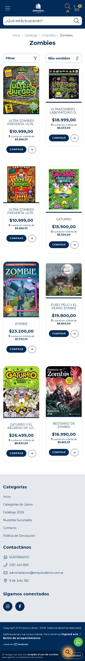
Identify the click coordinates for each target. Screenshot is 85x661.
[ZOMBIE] (32, 349)
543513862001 (19, 557)
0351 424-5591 (19, 565)
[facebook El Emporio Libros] (20, 606)
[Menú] (7, 8)
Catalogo (31, 35)
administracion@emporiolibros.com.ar (36, 573)
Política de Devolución (19, 536)
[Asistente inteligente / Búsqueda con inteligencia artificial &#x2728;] (68, 652)
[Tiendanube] (16, 644)
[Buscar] (76, 21)
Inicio (16, 35)
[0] (76, 9)
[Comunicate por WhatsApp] (78, 642)
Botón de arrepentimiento (21, 638)
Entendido (73, 655)
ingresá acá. (69, 634)
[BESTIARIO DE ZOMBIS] (75, 452)
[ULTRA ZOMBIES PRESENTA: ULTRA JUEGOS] (32, 149)
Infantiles (48, 35)
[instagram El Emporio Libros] (7, 606)
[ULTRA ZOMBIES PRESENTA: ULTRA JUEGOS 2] (32, 238)
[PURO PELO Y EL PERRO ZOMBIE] (75, 333)
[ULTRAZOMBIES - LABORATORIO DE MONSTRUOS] (75, 138)
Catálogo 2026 (13, 512)
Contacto (10, 528)
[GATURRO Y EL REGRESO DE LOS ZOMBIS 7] (32, 453)
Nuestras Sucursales (17, 520)
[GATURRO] (75, 245)
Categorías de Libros (18, 504)
